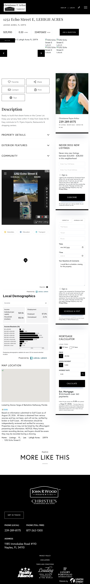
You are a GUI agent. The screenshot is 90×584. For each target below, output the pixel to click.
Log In (72, 8)
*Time (61, 252)
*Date (61, 244)
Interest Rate (64, 370)
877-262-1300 (34, 530)
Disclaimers (45, 560)
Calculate (72, 383)
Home (4, 437)
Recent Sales (71, 125)
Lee (24, 437)
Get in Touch (14, 515)
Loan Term (63, 344)
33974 (45, 437)
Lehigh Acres (34, 437)
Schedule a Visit (78, 220)
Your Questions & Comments (69, 261)
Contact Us (65, 220)
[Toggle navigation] (85, 7)
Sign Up (63, 8)
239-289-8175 (79, 7)
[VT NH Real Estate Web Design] (76, 581)
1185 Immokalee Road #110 (20, 545)
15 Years (75, 347)
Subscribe (72, 197)
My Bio (61, 127)
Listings (12, 437)
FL (19, 437)
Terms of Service (72, 319)
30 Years (65, 347)
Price (61, 352)
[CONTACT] (69, 32)
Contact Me (79, 125)
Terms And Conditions (45, 564)
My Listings (62, 125)
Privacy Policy (63, 189)
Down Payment (65, 361)
